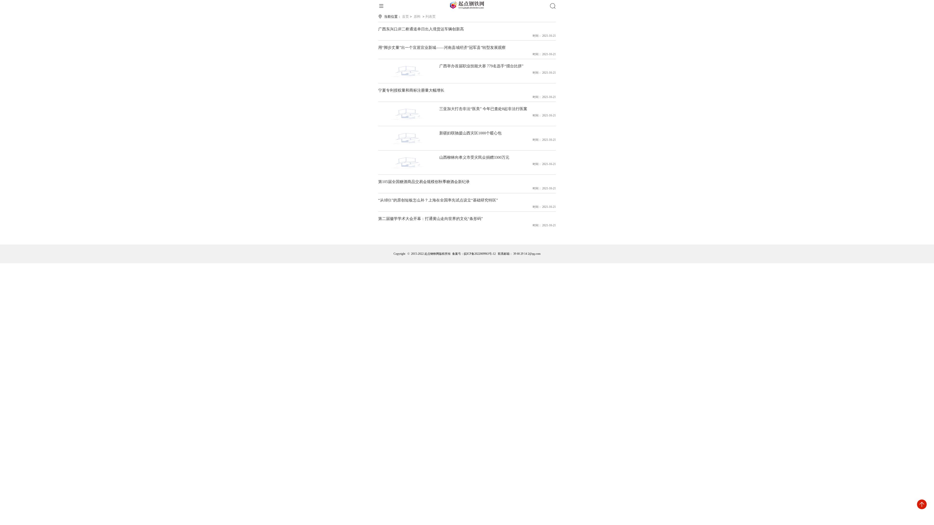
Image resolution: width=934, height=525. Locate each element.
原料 (417, 16)
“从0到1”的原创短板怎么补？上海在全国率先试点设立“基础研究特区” (438, 200)
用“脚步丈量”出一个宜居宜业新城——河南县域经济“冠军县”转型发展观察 (442, 47)
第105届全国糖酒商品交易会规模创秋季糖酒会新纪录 (424, 182)
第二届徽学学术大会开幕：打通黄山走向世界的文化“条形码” (430, 219)
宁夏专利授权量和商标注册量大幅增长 (411, 90)
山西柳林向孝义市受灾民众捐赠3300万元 (474, 157)
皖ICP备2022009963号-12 (480, 253)
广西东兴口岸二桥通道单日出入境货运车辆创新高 (421, 29)
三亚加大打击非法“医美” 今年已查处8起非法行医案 (483, 109)
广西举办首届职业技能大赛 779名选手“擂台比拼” (481, 66)
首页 (405, 16)
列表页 (430, 16)
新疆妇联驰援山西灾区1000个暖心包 (470, 133)
